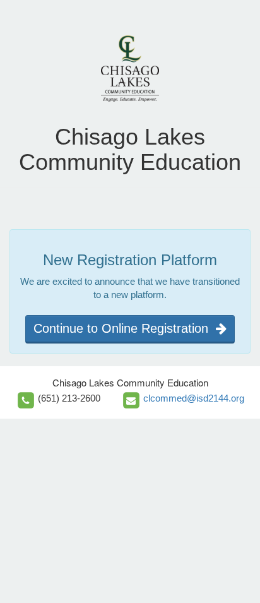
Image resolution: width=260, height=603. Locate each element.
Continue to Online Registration (124, 328)
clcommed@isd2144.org (193, 398)
